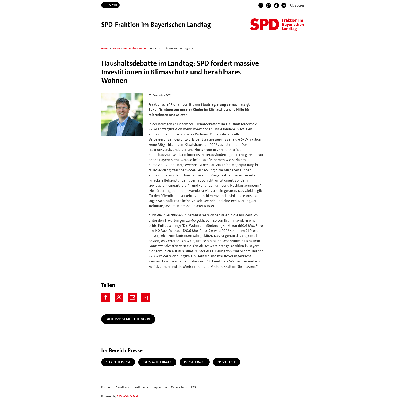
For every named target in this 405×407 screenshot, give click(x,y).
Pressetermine (194, 362)
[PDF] (145, 297)
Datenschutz (179, 387)
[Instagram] (268, 5)
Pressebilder (226, 362)
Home (105, 48)
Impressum (160, 387)
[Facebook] (260, 5)
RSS (193, 387)
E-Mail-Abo (123, 387)
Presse (116, 48)
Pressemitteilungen (135, 48)
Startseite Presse (118, 362)
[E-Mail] (132, 297)
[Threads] (283, 5)
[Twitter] (119, 297)
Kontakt (106, 387)
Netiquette (141, 387)
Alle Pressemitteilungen (128, 319)
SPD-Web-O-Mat (127, 396)
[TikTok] (276, 5)
